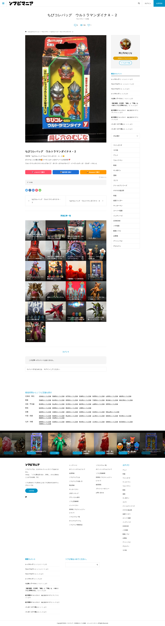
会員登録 (159, 3)
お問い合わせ (100, 493)
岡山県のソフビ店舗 (72, 416)
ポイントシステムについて (77, 469)
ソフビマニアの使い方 (75, 481)
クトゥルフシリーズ (120, 185)
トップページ (73, 465)
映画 (114, 165)
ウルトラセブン (116, 84)
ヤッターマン (118, 206)
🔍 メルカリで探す (38, 172)
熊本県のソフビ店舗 (85, 422)
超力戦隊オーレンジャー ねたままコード (124, 110)
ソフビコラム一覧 (74, 517)
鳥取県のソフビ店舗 (45, 416)
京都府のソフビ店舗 (58, 412)
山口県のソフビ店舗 (98, 416)
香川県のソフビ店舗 (125, 416)
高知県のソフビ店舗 (58, 418)
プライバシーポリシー (102, 488)
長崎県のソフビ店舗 (72, 422)
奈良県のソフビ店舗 (98, 412)
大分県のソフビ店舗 (98, 422)
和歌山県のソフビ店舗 (112, 412)
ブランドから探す (74, 497)
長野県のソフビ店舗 (112, 404)
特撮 (114, 195)
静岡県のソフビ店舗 (58, 408)
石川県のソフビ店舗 (72, 404)
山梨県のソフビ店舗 (98, 404)
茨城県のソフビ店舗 (45, 400)
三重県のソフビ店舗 (85, 408)
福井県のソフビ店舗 (85, 404)
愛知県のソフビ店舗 (72, 408)
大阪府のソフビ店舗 (72, 412)
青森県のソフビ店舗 (58, 396)
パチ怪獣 (116, 226)
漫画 (114, 175)
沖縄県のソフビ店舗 (45, 424)
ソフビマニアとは (74, 477)
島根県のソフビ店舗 (58, 416)
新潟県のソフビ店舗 (45, 404)
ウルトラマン (79, 19)
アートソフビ (118, 241)
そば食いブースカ (116, 98)
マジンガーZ (117, 145)
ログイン (148, 3)
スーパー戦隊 (118, 211)
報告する (103, 177)
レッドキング (115, 79)
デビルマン (117, 246)
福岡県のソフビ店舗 (45, 422)
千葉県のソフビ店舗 (98, 400)
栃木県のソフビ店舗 (58, 400)
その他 (87, 19)
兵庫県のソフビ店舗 (85, 412)
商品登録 (71, 485)
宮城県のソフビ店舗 (85, 396)
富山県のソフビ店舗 (58, 404)
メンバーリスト (73, 505)
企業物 (115, 236)
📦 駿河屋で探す (66, 172)
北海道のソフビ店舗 (45, 396)
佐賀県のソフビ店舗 (58, 422)
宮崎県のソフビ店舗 (112, 422)
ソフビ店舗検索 (73, 501)
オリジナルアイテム (75, 521)
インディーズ (118, 216)
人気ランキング (73, 493)
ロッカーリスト (73, 489)
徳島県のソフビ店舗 (112, 416)
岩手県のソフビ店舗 (72, 396)
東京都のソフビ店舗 (112, 400)
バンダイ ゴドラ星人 (117, 124)
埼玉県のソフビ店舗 (85, 400)
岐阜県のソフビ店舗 (45, 408)
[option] (13, 444)
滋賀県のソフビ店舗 (45, 412)
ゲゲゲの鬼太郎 (118, 190)
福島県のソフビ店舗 (125, 396)
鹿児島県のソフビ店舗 (126, 422)
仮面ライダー (118, 200)
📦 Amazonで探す (93, 172)
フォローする (126, 63)
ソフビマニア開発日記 (75, 525)
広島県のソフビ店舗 (85, 416)
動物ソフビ (117, 231)
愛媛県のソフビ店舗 (45, 418)
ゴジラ (115, 180)
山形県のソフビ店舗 (112, 396)
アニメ (115, 155)
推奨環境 (98, 484)
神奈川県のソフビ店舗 (126, 400)
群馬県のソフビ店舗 (72, 400)
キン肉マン (117, 170)
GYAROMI (116, 221)
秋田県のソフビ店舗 (98, 396)
